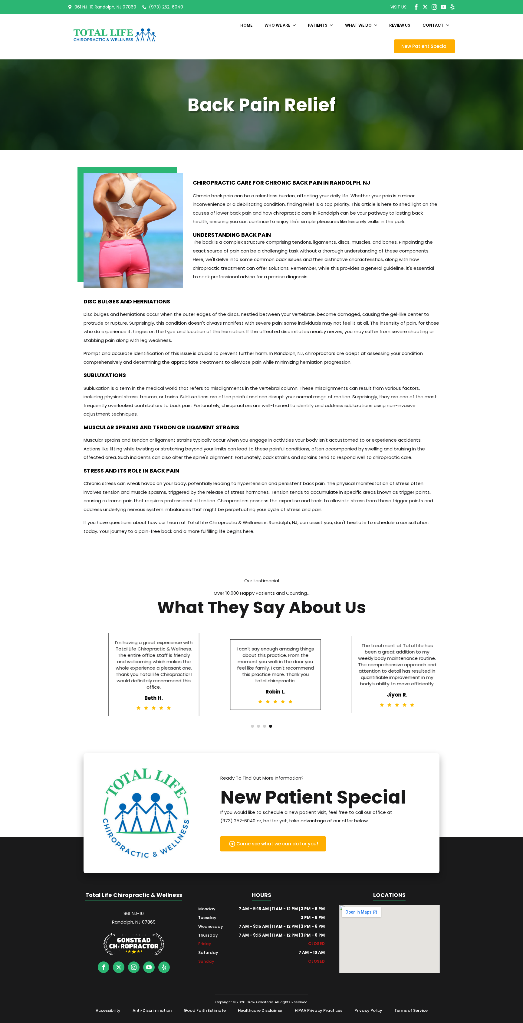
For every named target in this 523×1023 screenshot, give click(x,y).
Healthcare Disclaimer (260, 1010)
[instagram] (434, 7)
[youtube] (443, 7)
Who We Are (277, 25)
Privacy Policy (368, 1010)
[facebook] (416, 7)
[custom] (425, 7)
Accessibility (108, 1010)
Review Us (399, 25)
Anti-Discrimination (152, 1010)
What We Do (358, 25)
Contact (433, 25)
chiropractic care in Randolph (306, 213)
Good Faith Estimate (205, 1010)
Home (246, 25)
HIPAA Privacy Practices (318, 1010)
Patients (317, 25)
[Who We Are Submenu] (296, 25)
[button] (252, 726)
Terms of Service (411, 1010)
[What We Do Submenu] (377, 25)
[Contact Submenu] (449, 25)
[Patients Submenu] (333, 25)
